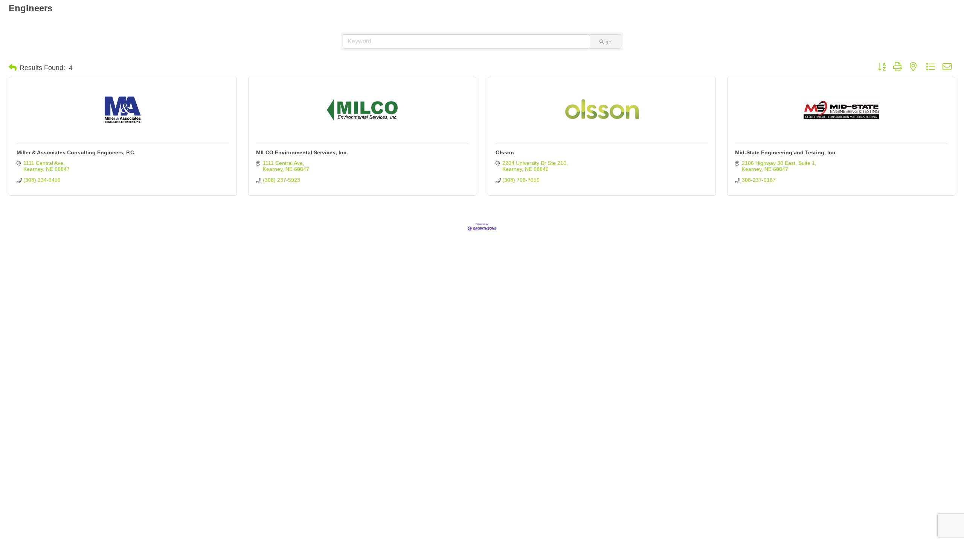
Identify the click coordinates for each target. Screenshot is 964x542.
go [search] (609, 41)
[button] (13, 68)
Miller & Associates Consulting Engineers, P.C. (76, 152)
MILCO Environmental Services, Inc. (302, 152)
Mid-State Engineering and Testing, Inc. (786, 152)
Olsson (505, 152)
